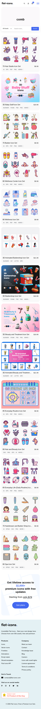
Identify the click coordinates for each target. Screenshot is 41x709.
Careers (24, 657)
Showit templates (7, 660)
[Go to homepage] (7, 3)
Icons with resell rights (29, 660)
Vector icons (5, 647)
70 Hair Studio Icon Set (12, 66)
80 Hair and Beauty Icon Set (13, 449)
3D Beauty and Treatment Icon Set (16, 334)
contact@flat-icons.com (12, 678)
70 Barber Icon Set (10, 143)
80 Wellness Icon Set (11, 219)
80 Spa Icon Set (9, 564)
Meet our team (27, 644)
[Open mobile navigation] (38, 3)
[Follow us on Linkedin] (17, 686)
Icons (3, 644)
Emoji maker (5, 657)
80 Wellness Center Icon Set (14, 181)
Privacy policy (26, 670)
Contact (24, 647)
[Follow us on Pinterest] (2, 686)
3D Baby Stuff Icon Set (11, 105)
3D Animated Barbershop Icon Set (16, 258)
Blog (23, 654)
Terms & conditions (28, 666)
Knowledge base (27, 651)
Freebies (4, 651)
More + (20, 69)
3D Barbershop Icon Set (12, 296)
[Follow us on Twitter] (13, 686)
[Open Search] (24, 3)
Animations (5, 654)
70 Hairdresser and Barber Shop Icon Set (19, 526)
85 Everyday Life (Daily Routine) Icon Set (19, 488)
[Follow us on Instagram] (5, 686)
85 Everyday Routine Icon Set (14, 411)
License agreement (28, 663)
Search (35, 28)
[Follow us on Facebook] (9, 686)
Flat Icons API (6, 663)
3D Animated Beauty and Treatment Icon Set (20, 373)
